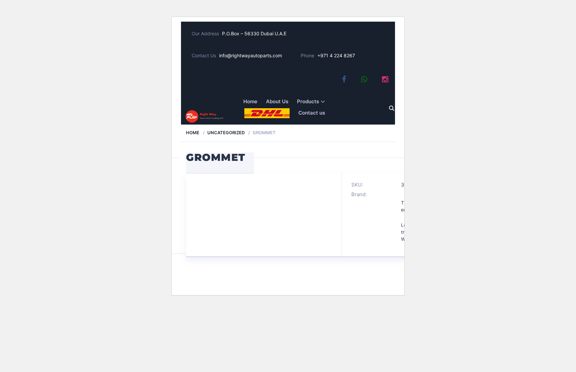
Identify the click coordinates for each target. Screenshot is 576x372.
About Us (277, 101)
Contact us (311, 113)
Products (308, 101)
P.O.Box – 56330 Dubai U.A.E (254, 33)
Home (250, 101)
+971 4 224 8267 (336, 55)
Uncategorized (226, 132)
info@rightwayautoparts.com (250, 55)
